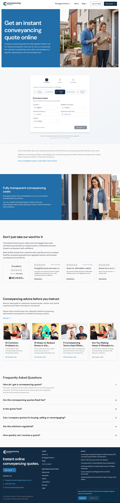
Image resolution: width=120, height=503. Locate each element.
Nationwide (45, 472)
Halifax (44, 479)
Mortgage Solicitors (62, 3)
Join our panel (46, 464)
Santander (45, 475)
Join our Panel (96, 4)
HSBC (43, 488)
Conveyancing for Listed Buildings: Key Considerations (98, 463)
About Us (45, 454)
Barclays (44, 485)
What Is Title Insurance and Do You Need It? (94, 460)
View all (6, 318)
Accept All (82, 498)
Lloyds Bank (46, 482)
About (76, 3)
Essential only (93, 498)
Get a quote (109, 4)
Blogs (84, 3)
